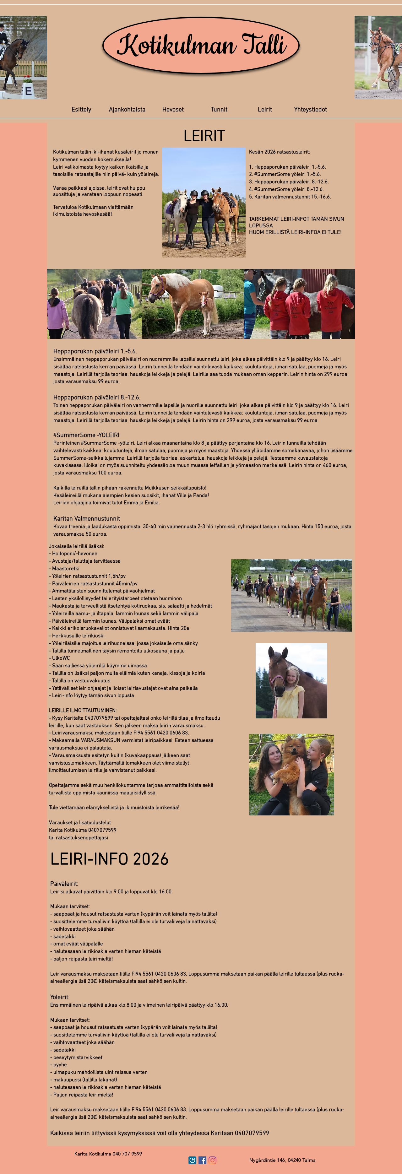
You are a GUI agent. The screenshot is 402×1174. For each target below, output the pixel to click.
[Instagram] (212, 1160)
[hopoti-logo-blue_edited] (192, 1160)
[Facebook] (202, 1160)
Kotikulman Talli (201, 45)
